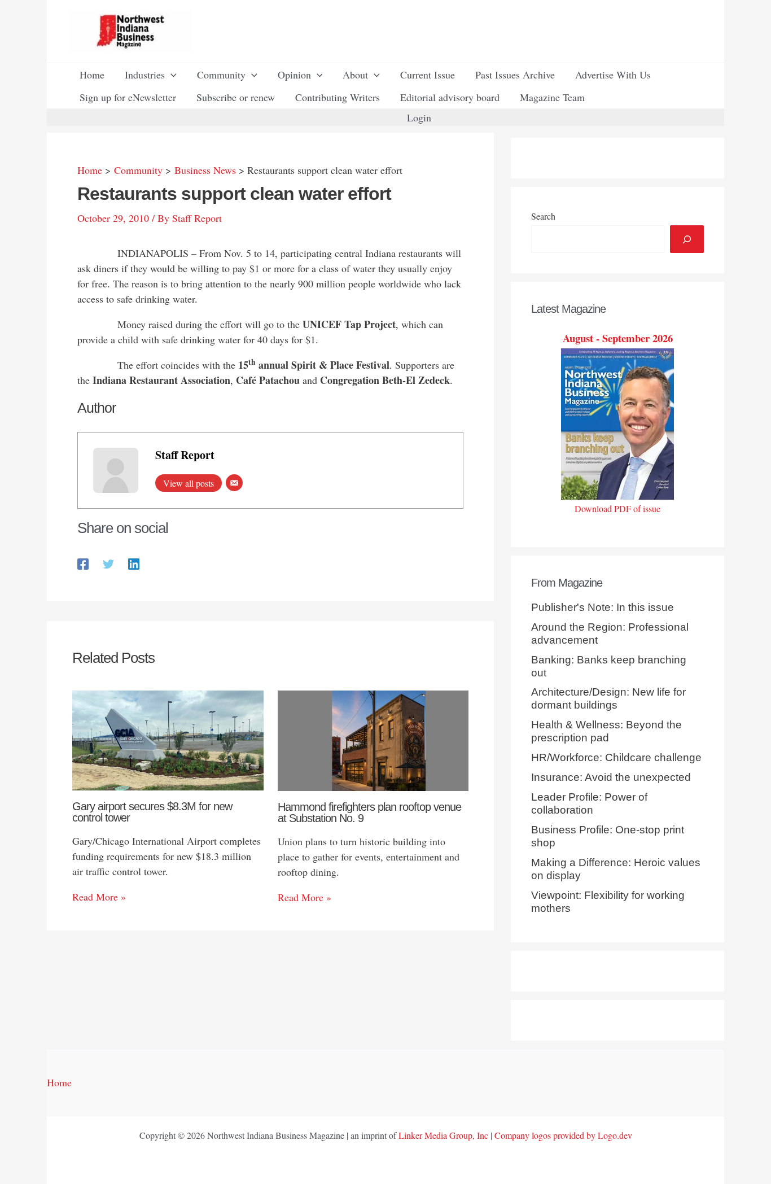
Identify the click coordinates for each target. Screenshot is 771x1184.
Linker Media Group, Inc (443, 1135)
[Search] (687, 239)
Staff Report (184, 455)
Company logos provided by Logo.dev (563, 1135)
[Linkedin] (133, 563)
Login (419, 117)
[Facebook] (83, 563)
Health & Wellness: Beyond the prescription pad (606, 731)
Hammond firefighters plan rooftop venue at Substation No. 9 (369, 812)
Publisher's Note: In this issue (602, 607)
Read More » (99, 896)
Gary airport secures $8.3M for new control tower (152, 812)
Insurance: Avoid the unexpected (611, 777)
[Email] (234, 482)
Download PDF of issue (617, 508)
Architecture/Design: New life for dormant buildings (608, 698)
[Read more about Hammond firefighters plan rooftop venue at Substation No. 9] (373, 739)
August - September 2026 (618, 338)
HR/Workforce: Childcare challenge (616, 757)
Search (543, 216)
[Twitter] (108, 563)
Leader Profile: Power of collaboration (589, 803)
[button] (171, 74)
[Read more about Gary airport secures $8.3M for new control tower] (168, 739)
